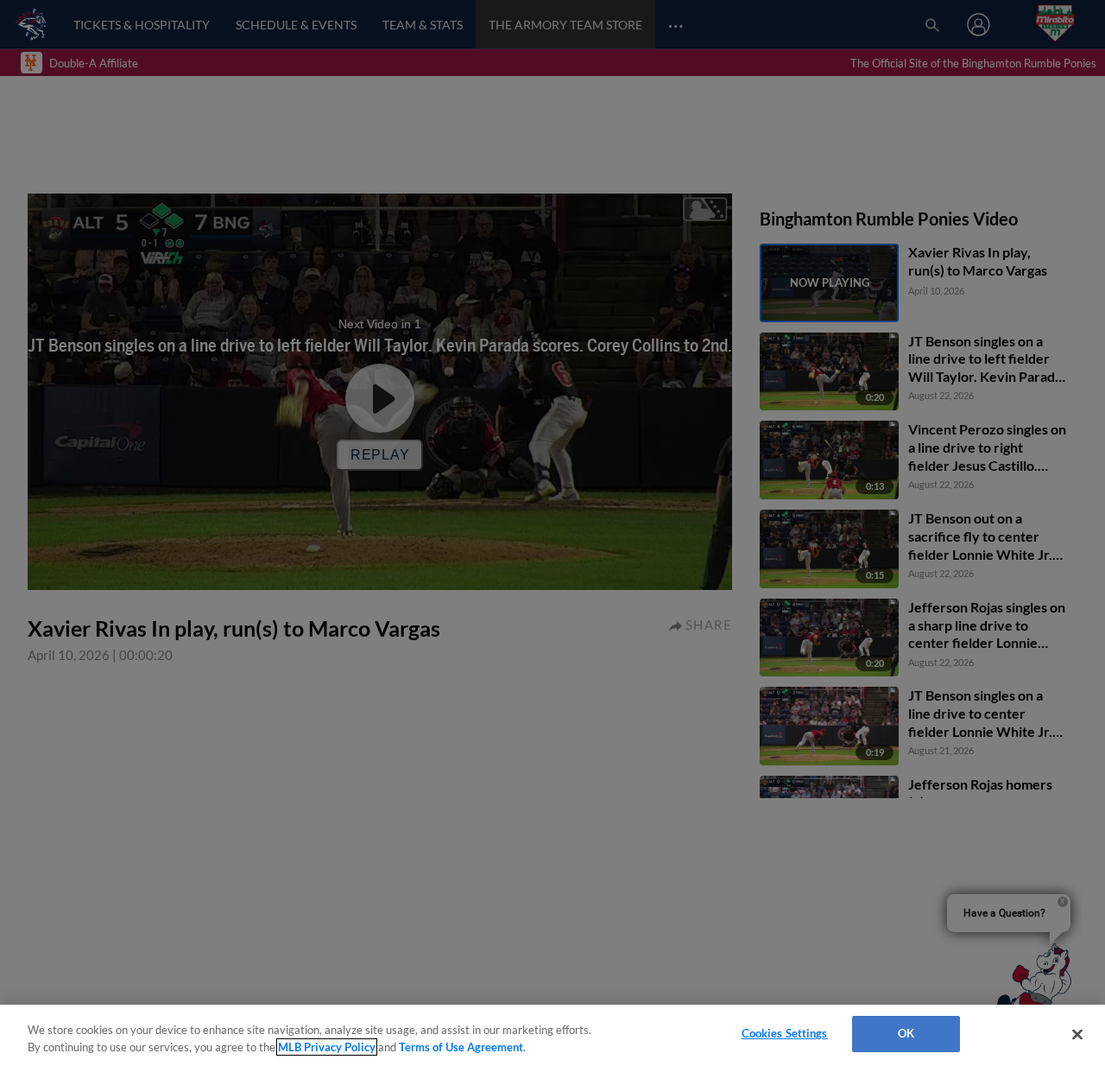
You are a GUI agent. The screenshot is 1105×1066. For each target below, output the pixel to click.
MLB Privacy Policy (327, 1047)
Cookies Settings (785, 1033)
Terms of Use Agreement (461, 1047)
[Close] (1077, 1034)
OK (906, 1033)
